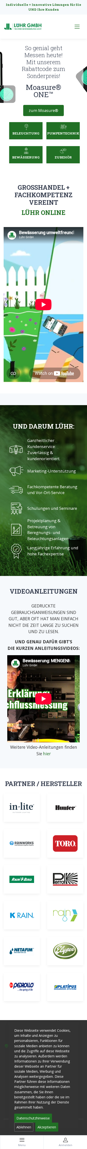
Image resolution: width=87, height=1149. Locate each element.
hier (47, 753)
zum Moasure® (43, 110)
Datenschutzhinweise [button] (33, 1118)
